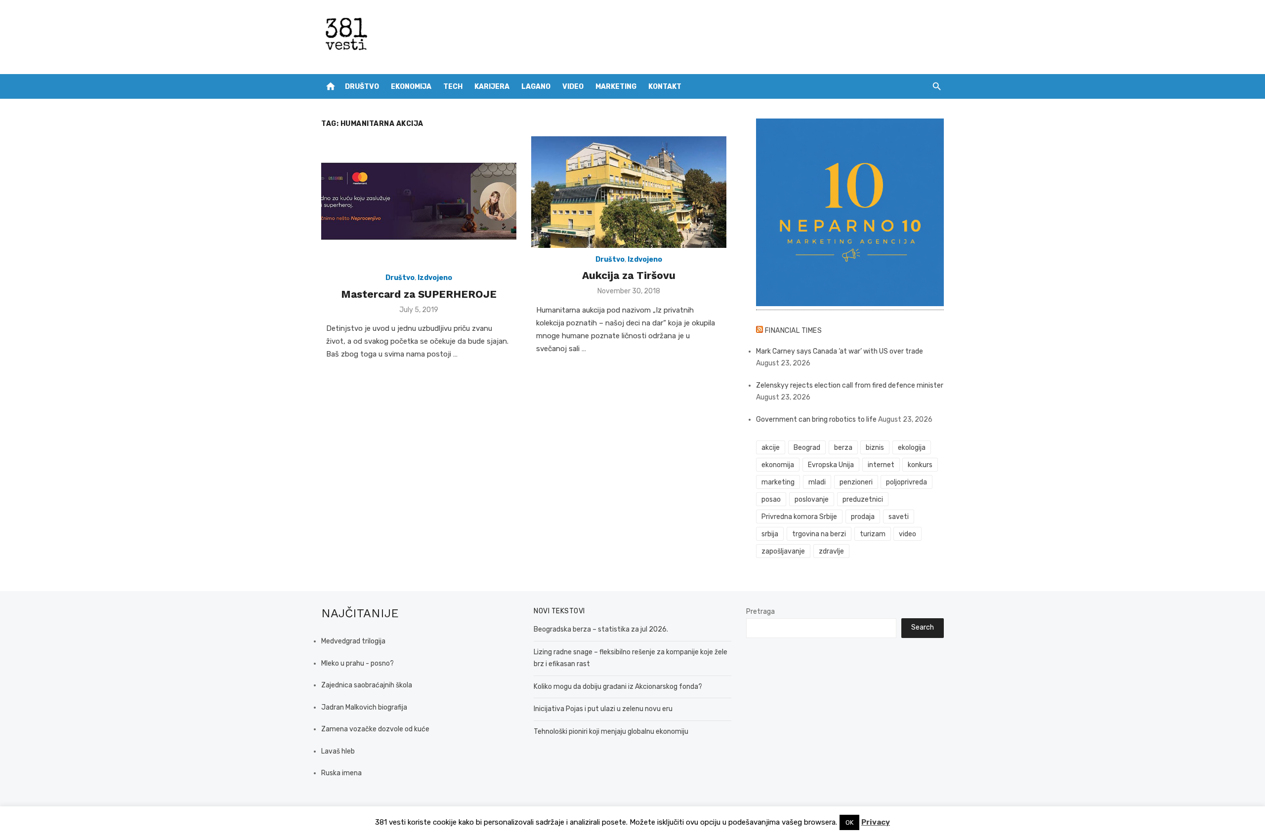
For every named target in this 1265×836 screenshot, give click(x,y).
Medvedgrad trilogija (353, 641)
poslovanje (812, 499)
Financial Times (793, 330)
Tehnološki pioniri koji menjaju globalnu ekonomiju (611, 731)
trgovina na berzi (819, 534)
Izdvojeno (435, 278)
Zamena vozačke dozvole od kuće (375, 729)
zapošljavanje (783, 551)
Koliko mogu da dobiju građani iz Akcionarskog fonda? (618, 686)
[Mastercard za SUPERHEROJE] (418, 201)
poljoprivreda (906, 482)
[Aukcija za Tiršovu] (628, 192)
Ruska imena (341, 773)
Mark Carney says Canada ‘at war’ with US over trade (839, 351)
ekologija (912, 447)
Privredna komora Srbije (799, 517)
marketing (778, 482)
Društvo (362, 86)
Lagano (535, 86)
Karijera (491, 86)
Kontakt (664, 86)
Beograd (807, 447)
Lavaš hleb (338, 751)
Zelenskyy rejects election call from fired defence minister (849, 385)
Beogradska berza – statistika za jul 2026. (601, 629)
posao (771, 499)
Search (922, 627)
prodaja (863, 517)
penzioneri (856, 482)
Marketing (615, 86)
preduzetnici (863, 499)
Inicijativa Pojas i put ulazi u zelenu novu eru (603, 709)
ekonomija (777, 465)
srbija (769, 534)
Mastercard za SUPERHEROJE (419, 294)
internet (881, 465)
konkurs (920, 465)
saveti (898, 517)
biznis (875, 447)
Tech (453, 86)
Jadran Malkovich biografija (364, 707)
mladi (817, 482)
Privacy (875, 822)
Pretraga (760, 611)
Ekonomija (411, 86)
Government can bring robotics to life (816, 419)
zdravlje (831, 551)
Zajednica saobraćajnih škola (366, 685)
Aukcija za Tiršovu (628, 275)
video (907, 534)
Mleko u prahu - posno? (357, 663)
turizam (873, 534)
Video (573, 86)
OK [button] (849, 822)
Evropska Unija (831, 465)
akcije (770, 447)
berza (843, 447)
